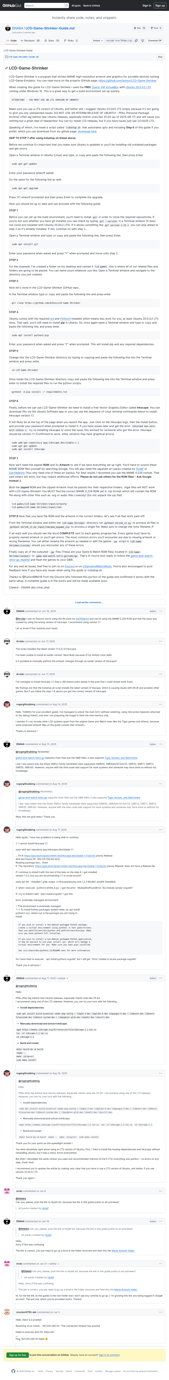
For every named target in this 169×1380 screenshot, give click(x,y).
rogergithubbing (25, 704)
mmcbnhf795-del (26, 1312)
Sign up (160, 5)
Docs (90, 1371)
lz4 (52, 318)
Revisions (31, 40)
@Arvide (20, 618)
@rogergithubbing (26, 751)
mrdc (19, 1191)
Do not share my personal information (140, 1371)
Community (80, 1371)
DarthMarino (17, 472)
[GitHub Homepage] (13, 1371)
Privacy (49, 1371)
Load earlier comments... (89, 602)
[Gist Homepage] (12, 5)
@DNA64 (21, 1198)
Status (69, 1371)
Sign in (147, 5)
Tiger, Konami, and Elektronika (121, 757)
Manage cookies (113, 1371)
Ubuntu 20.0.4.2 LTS (138, 87)
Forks (72, 40)
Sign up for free (17, 1355)
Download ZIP (155, 40)
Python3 (65, 318)
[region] (84, 327)
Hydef (140, 468)
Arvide (20, 641)
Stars (53, 40)
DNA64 (17, 28)
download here (87, 131)
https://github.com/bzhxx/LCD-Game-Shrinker (127, 80)
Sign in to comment (109, 1354)
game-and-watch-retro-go (30, 757)
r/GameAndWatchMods (97, 566)
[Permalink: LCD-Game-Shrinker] (6, 68)
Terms (40, 1371)
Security (59, 1371)
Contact (99, 1371)
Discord (70, 566)
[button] (136, 40)
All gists (76, 5)
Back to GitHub (91, 5)
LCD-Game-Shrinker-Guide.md (50, 28)
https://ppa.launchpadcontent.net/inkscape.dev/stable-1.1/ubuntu (59, 855)
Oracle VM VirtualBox (105, 87)
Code (14, 40)
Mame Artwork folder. (123, 1250)
